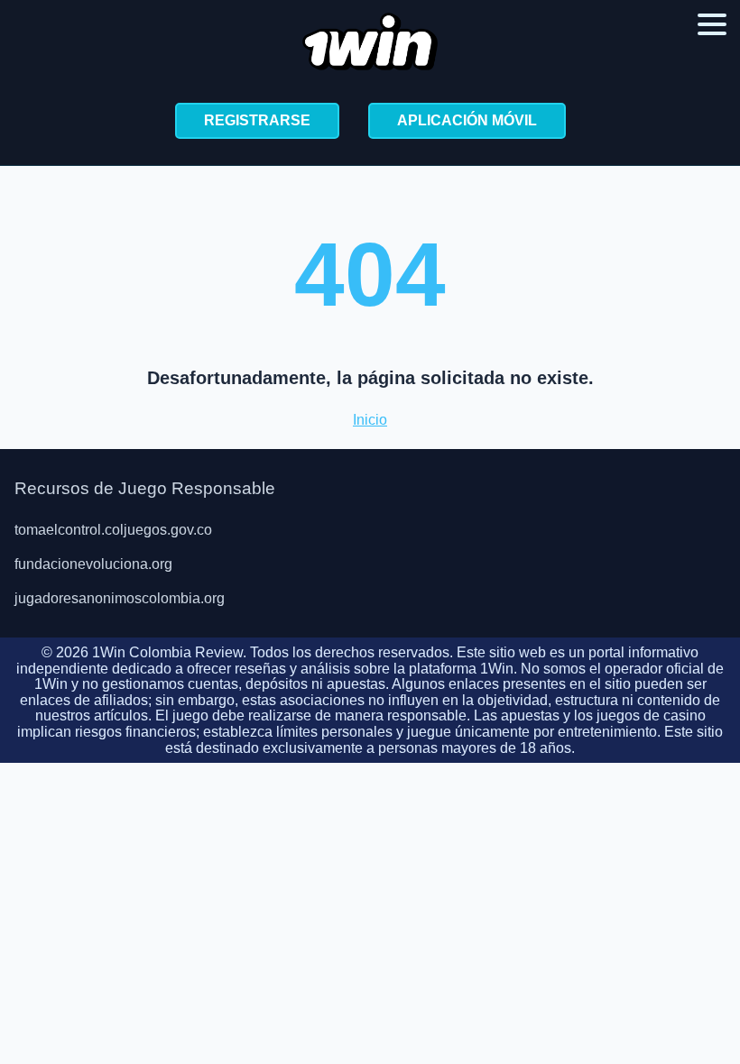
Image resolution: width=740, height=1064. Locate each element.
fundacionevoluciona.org (93, 564)
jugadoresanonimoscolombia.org (119, 598)
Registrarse (257, 120)
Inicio (370, 419)
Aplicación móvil (467, 120)
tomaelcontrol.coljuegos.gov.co (113, 529)
